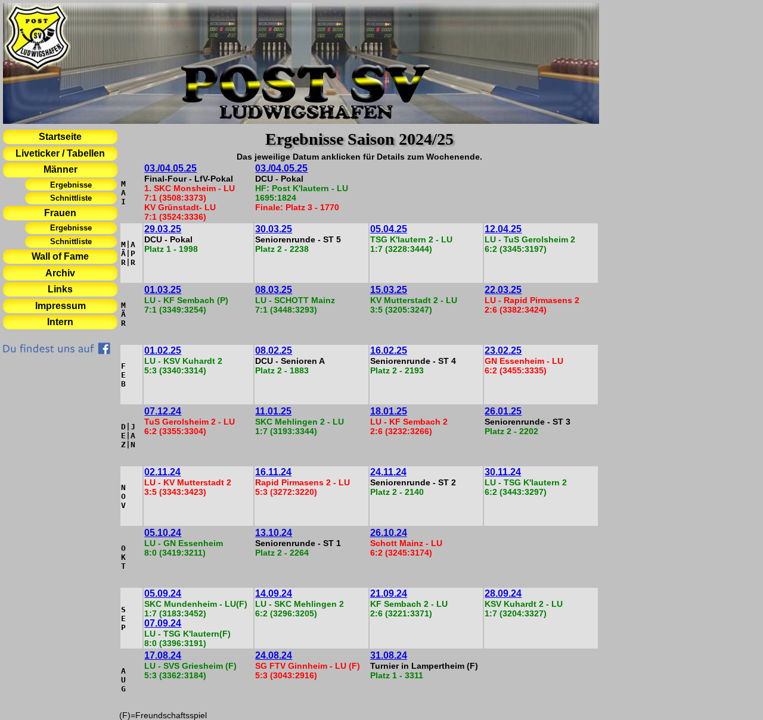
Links (60, 289)
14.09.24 (273, 593)
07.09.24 (162, 623)
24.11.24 (388, 472)
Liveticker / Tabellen (60, 153)
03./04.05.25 (170, 168)
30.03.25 (273, 229)
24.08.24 (273, 655)
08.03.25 (273, 290)
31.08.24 (388, 655)
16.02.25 (388, 350)
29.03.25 (162, 229)
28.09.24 (503, 593)
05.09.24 (162, 593)
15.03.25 (388, 290)
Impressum (60, 306)
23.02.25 (503, 350)
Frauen (60, 213)
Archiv (60, 273)
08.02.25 (273, 350)
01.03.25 (162, 290)
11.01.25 (273, 411)
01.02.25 (162, 350)
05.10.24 (162, 533)
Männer (60, 169)
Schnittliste (71, 198)
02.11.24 (162, 472)
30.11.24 (503, 472)
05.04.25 (388, 229)
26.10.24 (388, 533)
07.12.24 (162, 411)
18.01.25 (388, 411)
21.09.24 (388, 593)
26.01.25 (503, 411)
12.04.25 (503, 229)
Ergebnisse (71, 184)
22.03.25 (503, 290)
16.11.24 (273, 472)
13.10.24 (273, 533)
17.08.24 (162, 655)
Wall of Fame (60, 256)
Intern (60, 322)
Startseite (60, 137)
